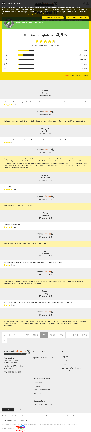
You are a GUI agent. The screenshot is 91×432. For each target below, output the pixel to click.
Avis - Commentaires (42, 390)
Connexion (38, 383)
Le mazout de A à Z (64, 416)
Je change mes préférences (53, 17)
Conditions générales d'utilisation (74, 361)
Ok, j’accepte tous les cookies (77, 17)
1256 (61, 335)
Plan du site (24, 421)
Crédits (64, 364)
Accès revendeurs (69, 352)
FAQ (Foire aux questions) (46, 357)
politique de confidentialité (37, 14)
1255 (52, 335)
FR (8, 409)
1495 (84, 335)
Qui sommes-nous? (10, 421)
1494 (75, 335)
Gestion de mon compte (43, 386)
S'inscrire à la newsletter (43, 405)
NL (20, 409)
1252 (27, 335)
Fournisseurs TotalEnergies (44, 416)
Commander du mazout (23, 416)
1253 (35, 335)
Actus (75, 416)
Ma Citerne (38, 393)
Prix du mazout (7, 416)
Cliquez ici (67, 75)
